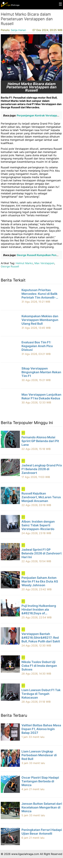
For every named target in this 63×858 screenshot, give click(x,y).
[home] (10, 6)
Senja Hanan (18, 30)
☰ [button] (60, 4)
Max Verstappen (44, 263)
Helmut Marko (24, 263)
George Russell (10, 266)
